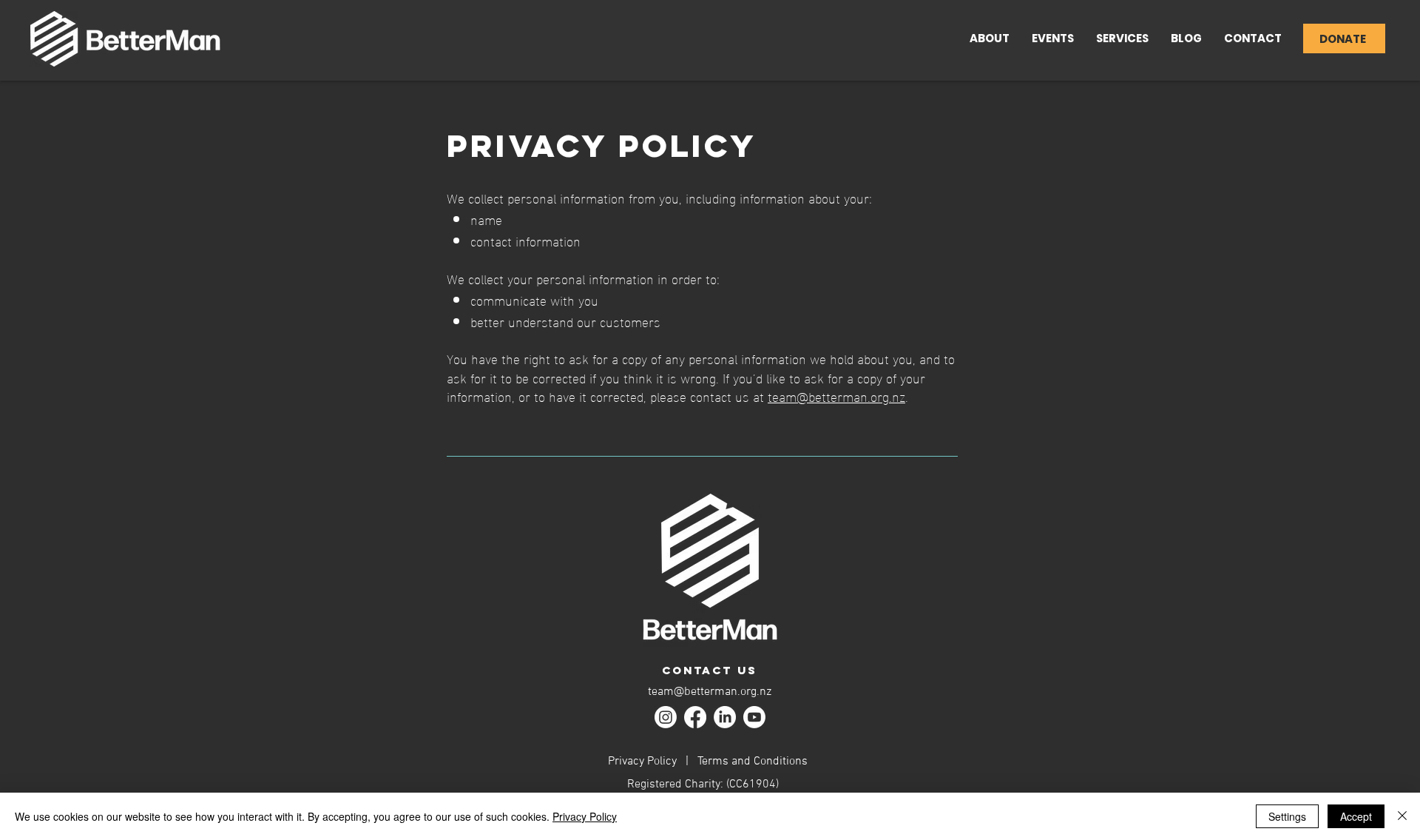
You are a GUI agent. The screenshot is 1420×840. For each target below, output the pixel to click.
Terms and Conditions (752, 761)
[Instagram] (666, 717)
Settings (1287, 816)
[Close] (1402, 816)
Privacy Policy (642, 761)
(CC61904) (752, 784)
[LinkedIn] (725, 717)
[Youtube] (754, 717)
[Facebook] (695, 717)
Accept (1356, 816)
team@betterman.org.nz (836, 395)
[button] (1122, 38)
